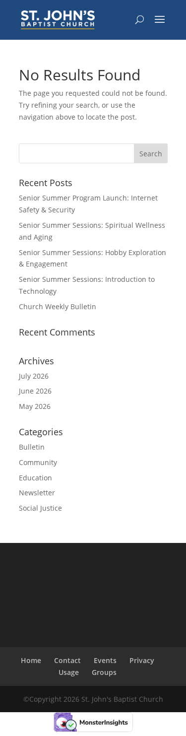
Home (31, 660)
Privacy (141, 660)
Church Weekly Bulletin (57, 306)
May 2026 (35, 406)
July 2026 (34, 376)
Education (35, 477)
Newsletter (37, 492)
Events (105, 660)
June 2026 (35, 391)
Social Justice (40, 508)
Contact (67, 660)
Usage (69, 672)
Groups (104, 672)
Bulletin (32, 447)
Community (38, 462)
